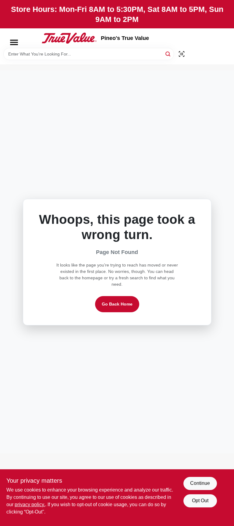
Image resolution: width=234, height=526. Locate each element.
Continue (200, 483)
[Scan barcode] (181, 54)
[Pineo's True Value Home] (69, 38)
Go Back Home (117, 304)
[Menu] (14, 42)
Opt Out (200, 500)
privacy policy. (30, 504)
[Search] (168, 53)
